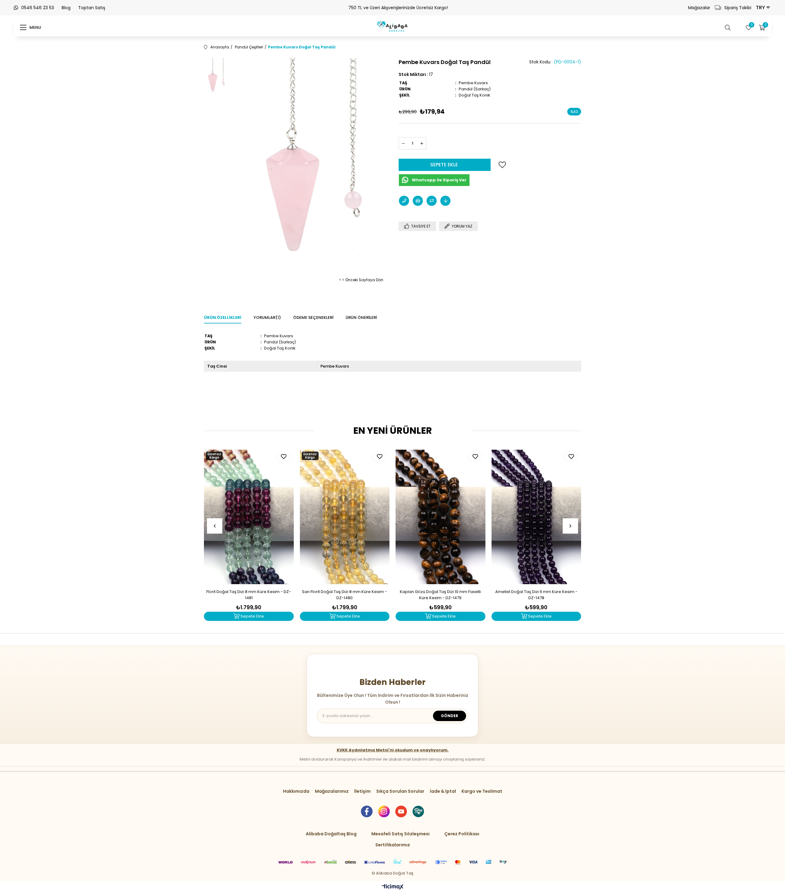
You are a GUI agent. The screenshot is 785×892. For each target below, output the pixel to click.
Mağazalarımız (332, 791)
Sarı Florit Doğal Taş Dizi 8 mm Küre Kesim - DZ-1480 (344, 595)
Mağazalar (699, 8)
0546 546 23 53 (37, 8)
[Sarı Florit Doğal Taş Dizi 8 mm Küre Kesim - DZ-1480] (345, 517)
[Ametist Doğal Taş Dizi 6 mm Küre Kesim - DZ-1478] (536, 517)
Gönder (449, 715)
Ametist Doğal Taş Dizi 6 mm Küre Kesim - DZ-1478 (536, 595)
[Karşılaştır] (431, 200)
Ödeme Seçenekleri (313, 317)
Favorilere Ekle (284, 456)
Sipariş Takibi (737, 8)
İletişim (362, 791)
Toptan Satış (91, 8)
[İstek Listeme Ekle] (417, 200)
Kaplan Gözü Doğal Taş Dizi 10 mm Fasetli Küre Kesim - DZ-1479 (440, 595)
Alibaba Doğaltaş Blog (331, 834)
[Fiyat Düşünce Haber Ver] (445, 200)
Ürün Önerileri (361, 317)
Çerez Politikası (461, 834)
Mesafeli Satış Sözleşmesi (400, 834)
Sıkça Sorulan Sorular (400, 791)
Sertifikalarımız (392, 845)
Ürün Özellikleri (222, 317)
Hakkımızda (296, 791)
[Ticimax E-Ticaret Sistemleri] (393, 887)
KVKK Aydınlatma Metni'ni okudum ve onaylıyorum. (393, 750)
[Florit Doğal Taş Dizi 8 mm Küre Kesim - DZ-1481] (249, 517)
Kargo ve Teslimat (481, 791)
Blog (66, 8)
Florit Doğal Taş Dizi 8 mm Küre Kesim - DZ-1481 (248, 595)
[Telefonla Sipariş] (404, 200)
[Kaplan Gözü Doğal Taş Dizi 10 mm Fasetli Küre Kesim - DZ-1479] (440, 517)
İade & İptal (443, 791)
